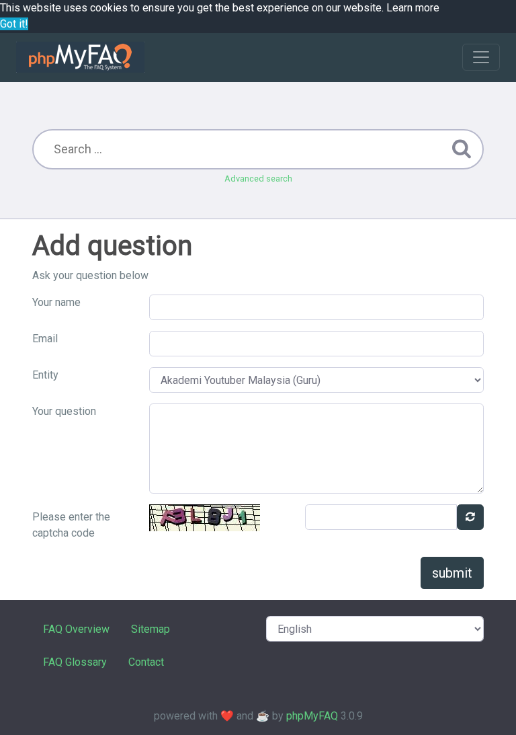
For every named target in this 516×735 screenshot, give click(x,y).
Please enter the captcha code (71, 524)
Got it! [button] (14, 23)
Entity (45, 375)
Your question (64, 411)
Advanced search (258, 178)
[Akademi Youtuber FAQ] (80, 57)
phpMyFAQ (312, 715)
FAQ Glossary (75, 662)
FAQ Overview (76, 629)
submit (452, 573)
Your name (56, 302)
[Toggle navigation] (481, 57)
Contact (146, 662)
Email (45, 338)
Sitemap (150, 629)
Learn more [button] (412, 7)
